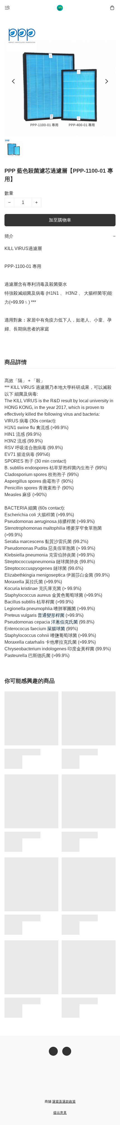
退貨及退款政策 (64, 1101)
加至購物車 (60, 220)
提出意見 (60, 1113)
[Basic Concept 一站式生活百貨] (60, 7)
